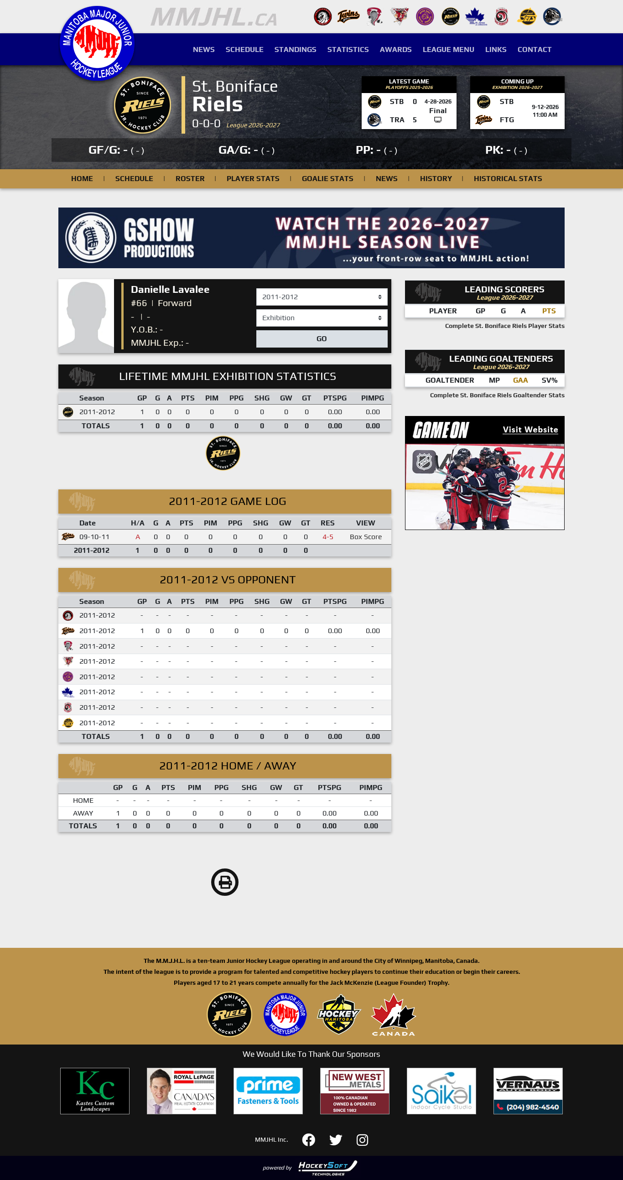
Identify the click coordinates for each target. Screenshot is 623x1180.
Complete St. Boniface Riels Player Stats (505, 325)
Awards (396, 49)
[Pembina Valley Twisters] (374, 15)
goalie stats (327, 178)
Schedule (245, 49)
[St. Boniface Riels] (450, 15)
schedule (134, 178)
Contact (535, 49)
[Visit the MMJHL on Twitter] (341, 1138)
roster (190, 178)
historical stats (508, 178)
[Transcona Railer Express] (553, 15)
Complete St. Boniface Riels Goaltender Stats (497, 395)
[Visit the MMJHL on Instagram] (362, 1138)
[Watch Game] (437, 119)
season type (276, 313)
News (204, 49)
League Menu (448, 49)
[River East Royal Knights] (425, 15)
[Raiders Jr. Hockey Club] (399, 15)
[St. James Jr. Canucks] (476, 15)
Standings (296, 49)
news (387, 178)
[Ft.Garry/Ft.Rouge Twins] (348, 15)
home (82, 178)
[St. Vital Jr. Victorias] (502, 15)
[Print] (225, 882)
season (268, 289)
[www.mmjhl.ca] (97, 76)
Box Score (366, 536)
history (436, 178)
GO (322, 338)
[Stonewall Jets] (527, 15)
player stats (253, 178)
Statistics (348, 49)
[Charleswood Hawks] (323, 15)
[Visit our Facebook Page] (314, 1138)
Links (496, 49)
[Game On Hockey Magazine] (485, 472)
